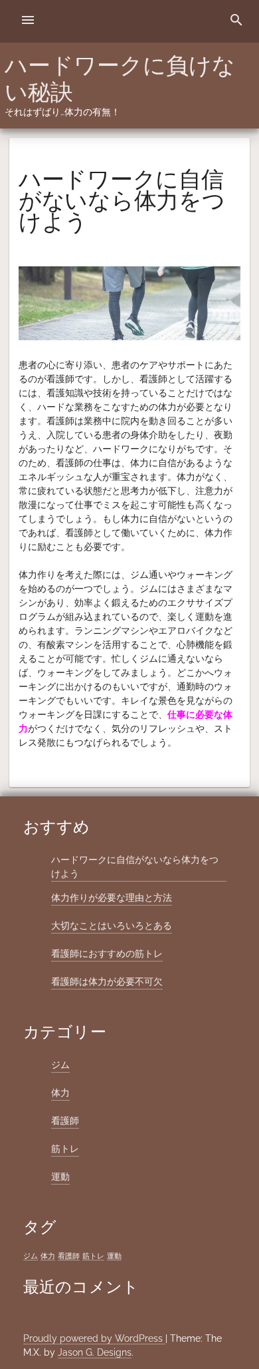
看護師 (65, 1120)
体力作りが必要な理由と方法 (111, 897)
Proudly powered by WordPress (94, 1338)
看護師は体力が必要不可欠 (107, 981)
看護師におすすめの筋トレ (107, 953)
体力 (60, 1092)
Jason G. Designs (94, 1352)
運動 (60, 1176)
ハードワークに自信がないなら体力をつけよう (134, 866)
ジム (60, 1064)
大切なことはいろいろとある (111, 925)
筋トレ (65, 1148)
